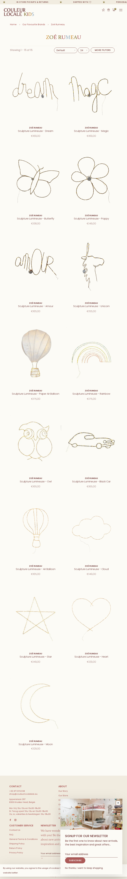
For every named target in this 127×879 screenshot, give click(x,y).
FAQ (11, 834)
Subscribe (75, 860)
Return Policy (15, 848)
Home (13, 24)
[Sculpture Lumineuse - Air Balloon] (35, 528)
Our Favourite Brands (33, 24)
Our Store (63, 795)
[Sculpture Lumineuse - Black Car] (91, 440)
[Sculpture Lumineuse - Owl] (35, 440)
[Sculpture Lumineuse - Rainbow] (91, 353)
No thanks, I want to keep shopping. (84, 868)
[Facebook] (10, 820)
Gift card (108, 9)
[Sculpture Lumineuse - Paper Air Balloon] (35, 353)
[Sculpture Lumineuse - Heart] (91, 616)
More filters (103, 50)
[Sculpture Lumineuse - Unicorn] (91, 265)
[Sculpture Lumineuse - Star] (35, 616)
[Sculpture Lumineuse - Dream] (35, 90)
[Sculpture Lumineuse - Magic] (91, 90)
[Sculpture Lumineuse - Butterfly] (35, 177)
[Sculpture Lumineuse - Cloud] (91, 528)
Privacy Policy (16, 852)
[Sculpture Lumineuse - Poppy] (91, 177)
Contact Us (14, 830)
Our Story (63, 791)
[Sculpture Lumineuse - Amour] (35, 265)
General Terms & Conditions (23, 839)
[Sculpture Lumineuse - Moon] (35, 703)
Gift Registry (103, 9)
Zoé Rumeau (58, 24)
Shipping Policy (16, 843)
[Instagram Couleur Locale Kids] (15, 820)
